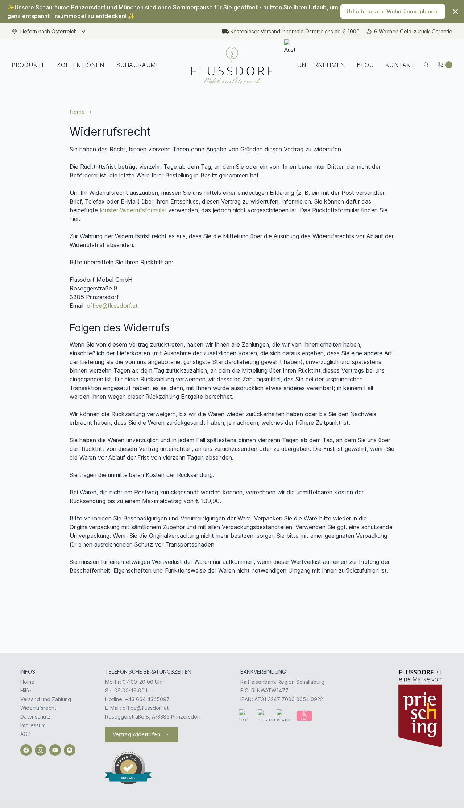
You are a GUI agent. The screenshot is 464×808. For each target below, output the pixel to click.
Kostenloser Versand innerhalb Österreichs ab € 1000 (295, 31)
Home (77, 111)
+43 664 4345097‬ (147, 699)
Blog (365, 64)
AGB (25, 734)
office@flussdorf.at (112, 305)
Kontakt (400, 64)
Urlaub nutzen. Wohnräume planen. (393, 11)
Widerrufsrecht (38, 708)
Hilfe (25, 690)
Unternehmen (321, 64)
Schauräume (138, 64)
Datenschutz (35, 716)
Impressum (33, 725)
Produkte (28, 64)
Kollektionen (80, 64)
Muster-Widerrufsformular (133, 210)
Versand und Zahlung (45, 699)
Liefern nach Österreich (48, 31)
